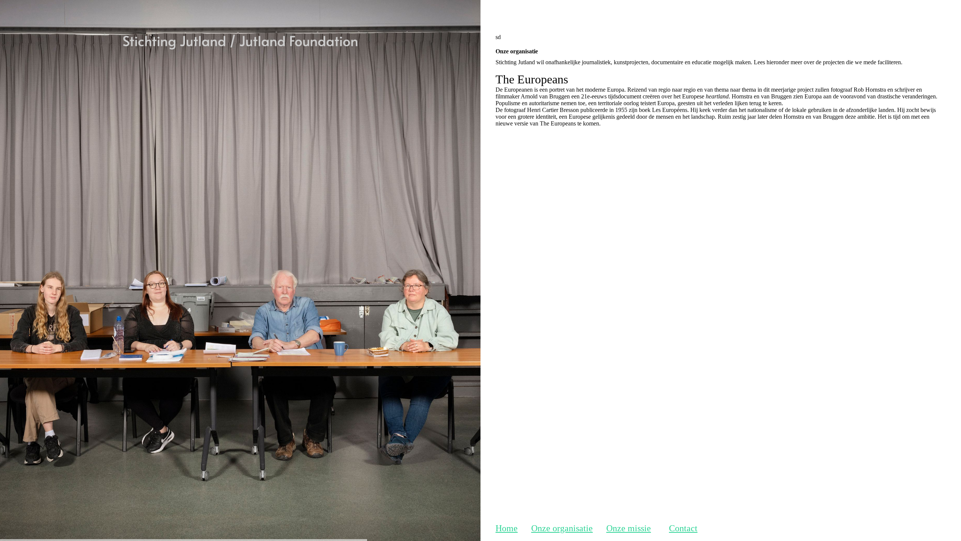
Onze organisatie (562, 528)
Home (507, 528)
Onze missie (628, 528)
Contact (683, 528)
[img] (240, 114)
